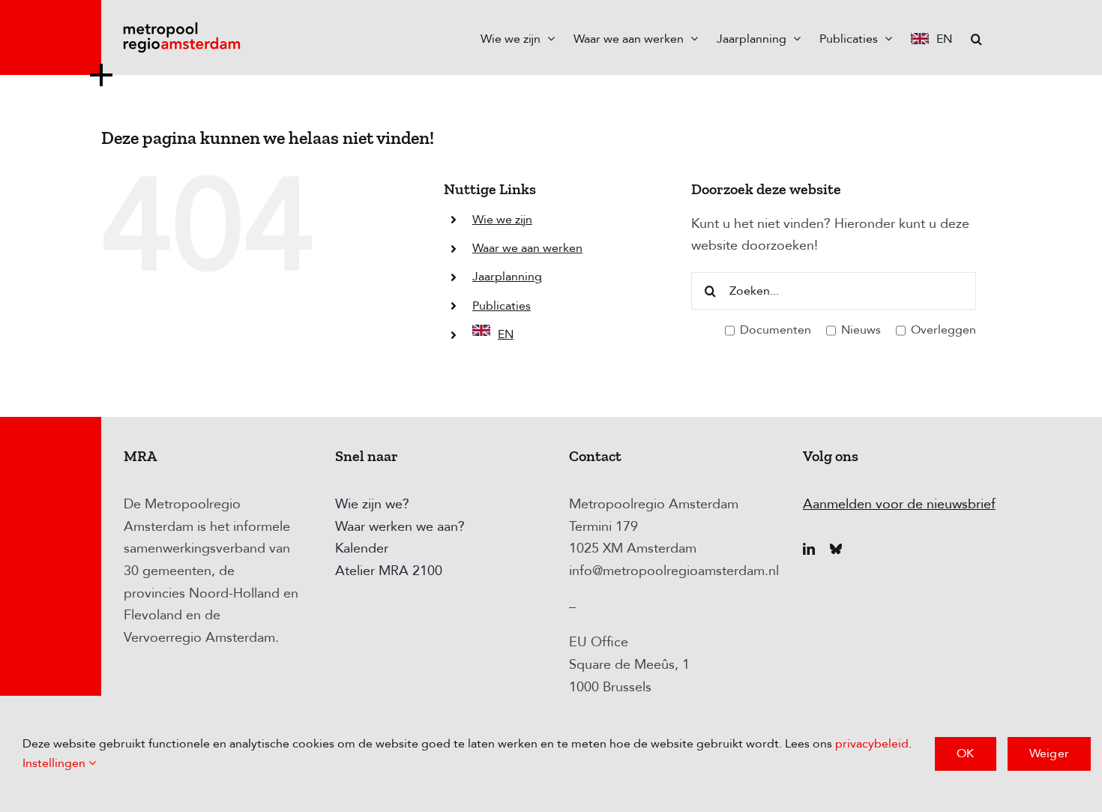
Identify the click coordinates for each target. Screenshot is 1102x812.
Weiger (1049, 753)
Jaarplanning (507, 276)
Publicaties (501, 306)
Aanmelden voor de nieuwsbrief (899, 504)
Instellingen (55, 763)
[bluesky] (836, 549)
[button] (976, 37)
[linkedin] (809, 549)
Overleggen (942, 330)
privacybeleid (872, 744)
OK (965, 753)
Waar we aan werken (527, 248)
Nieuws (859, 330)
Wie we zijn (502, 219)
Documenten (774, 330)
